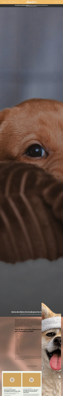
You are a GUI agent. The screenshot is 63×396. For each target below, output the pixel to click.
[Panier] (60, 2)
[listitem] (17, 2)
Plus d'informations (31, 367)
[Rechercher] (2, 2)
